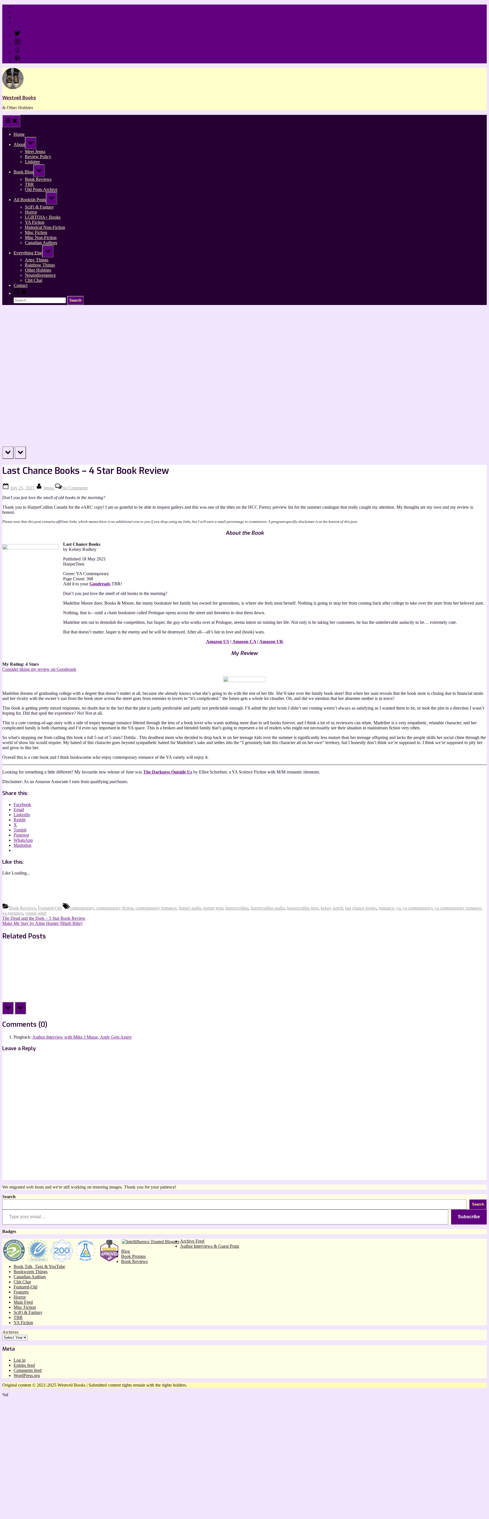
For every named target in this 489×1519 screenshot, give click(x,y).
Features (21, 1292)
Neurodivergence (40, 275)
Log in (19, 1360)
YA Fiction (34, 222)
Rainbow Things (40, 265)
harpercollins (237, 908)
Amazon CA (244, 641)
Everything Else (28, 252)
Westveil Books (19, 98)
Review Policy (27, 12)
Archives (10, 1332)
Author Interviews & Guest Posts (209, 1246)
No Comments (75, 487)
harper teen (213, 908)
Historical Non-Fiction (45, 227)
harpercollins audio (268, 908)
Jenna (49, 487)
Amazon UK (271, 641)
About (19, 144)
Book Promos (133, 1256)
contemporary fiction (114, 908)
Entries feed (24, 1365)
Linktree (21, 17)
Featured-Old (50, 908)
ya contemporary (417, 908)
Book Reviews (38, 179)
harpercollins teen (302, 908)
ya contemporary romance (458, 908)
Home (19, 7)
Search (9, 1196)
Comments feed (28, 1370)
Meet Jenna (35, 151)
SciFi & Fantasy (39, 207)
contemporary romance (156, 908)
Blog (125, 1251)
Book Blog (23, 171)
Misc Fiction (36, 232)
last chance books (360, 908)
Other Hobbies (38, 270)
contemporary (82, 908)
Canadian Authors (41, 242)
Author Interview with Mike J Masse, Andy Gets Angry (82, 1037)
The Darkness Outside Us (167, 772)
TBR (29, 184)
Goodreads (99, 583)
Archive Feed (192, 1241)
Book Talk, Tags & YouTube (39, 1266)
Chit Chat (33, 280)
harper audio (190, 908)
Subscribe (469, 1216)
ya (398, 908)
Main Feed (23, 1302)
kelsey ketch (332, 908)
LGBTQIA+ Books (43, 217)
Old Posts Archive (41, 189)
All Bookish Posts (30, 199)
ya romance (12, 913)
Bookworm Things (31, 1271)
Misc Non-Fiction (41, 237)
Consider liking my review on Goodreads (39, 669)
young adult (35, 913)
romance (386, 908)
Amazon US (217, 641)
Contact (20, 22)
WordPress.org (27, 1375)
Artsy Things (36, 259)
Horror (31, 212)
